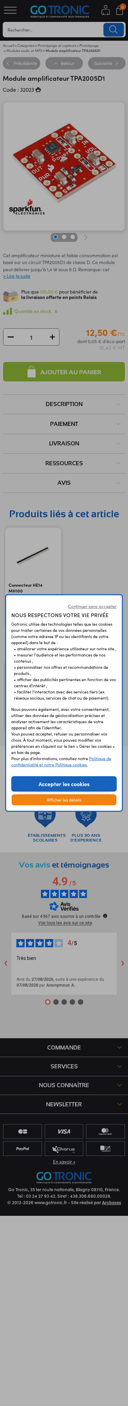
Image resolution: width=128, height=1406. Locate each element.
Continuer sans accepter (92, 606)
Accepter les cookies (64, 783)
